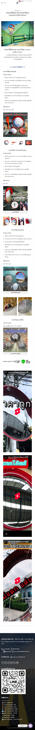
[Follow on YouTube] (17, 662)
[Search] (5, 2)
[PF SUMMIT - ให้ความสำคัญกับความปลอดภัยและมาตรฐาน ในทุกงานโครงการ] (17, 3)
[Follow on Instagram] (5, 662)
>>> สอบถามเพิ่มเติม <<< (17, 67)
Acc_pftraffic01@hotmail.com (21, 651)
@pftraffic (8, 651)
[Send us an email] (11, 662)
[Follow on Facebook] (2, 662)
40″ (13, 109)
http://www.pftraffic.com (19, 657)
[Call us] (14, 662)
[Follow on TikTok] (8, 662)
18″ (4, 109)
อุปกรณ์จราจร (17, 10)
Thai (22, 1)
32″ (10, 109)
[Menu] (2, 3)
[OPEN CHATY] (30, 726)
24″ (7, 109)
